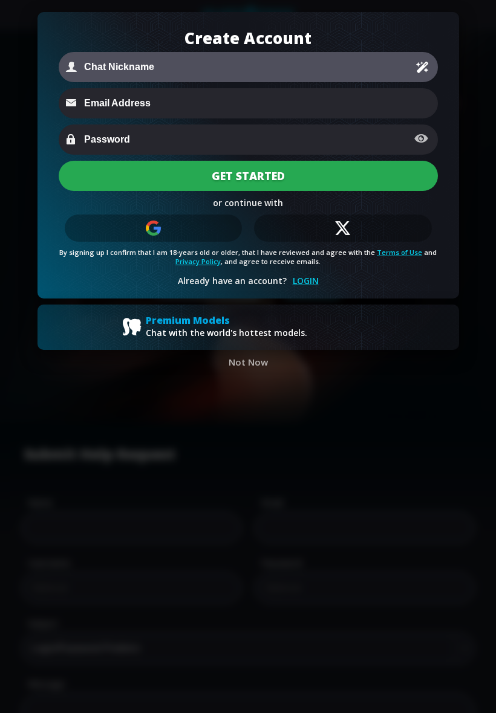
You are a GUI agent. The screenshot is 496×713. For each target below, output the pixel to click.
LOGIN (306, 280)
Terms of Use (399, 252)
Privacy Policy (198, 261)
